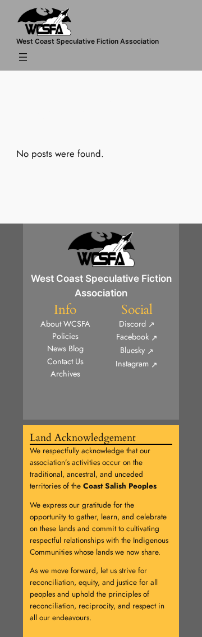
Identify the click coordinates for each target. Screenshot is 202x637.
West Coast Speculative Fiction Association (87, 41)
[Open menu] (23, 57)
